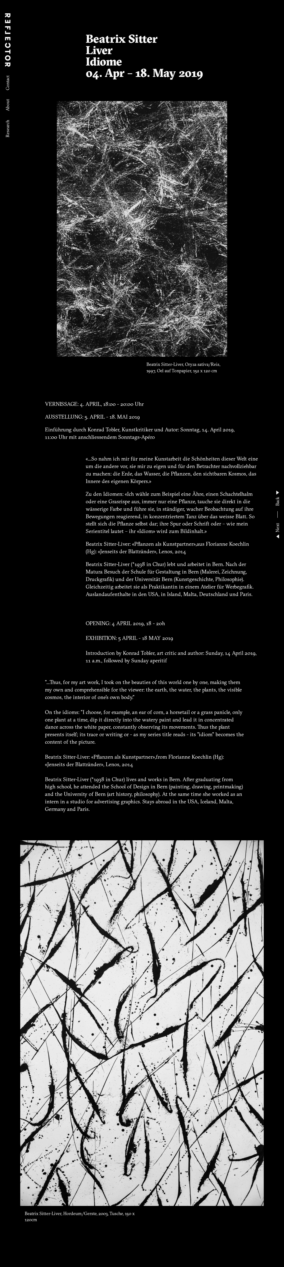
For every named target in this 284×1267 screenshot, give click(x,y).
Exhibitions (7, 157)
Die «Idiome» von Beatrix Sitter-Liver (44, 42)
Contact (7, 83)
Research (7, 128)
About (7, 105)
